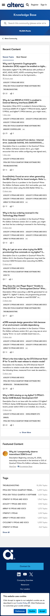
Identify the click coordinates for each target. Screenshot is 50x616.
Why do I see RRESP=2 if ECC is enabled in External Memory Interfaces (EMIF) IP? (22, 101)
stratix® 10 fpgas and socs (15, 499)
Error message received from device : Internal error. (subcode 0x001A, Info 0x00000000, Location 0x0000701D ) (23, 141)
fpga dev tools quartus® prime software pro (17, 490)
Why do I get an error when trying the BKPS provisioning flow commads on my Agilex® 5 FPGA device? (23, 251)
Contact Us (25, 566)
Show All (6, 532)
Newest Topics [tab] (8, 57)
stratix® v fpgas (10, 513)
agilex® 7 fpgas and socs (15, 504)
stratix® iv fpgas (10, 527)
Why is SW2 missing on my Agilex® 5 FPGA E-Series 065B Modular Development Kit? (23, 396)
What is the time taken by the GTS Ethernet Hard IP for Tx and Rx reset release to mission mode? (25, 360)
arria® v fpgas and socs (14, 518)
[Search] (27, 4)
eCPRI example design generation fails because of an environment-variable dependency (24, 323)
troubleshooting (11, 485)
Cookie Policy (22, 603)
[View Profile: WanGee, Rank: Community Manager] (5, 453)
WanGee (12, 466)
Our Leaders (25, 589)
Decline (32, 611)
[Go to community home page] (16, 4)
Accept (42, 611)
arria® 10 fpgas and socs (14, 508)
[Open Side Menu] (3, 5)
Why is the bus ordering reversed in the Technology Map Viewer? (20, 214)
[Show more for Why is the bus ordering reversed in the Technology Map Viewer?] (26, 238)
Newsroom (25, 585)
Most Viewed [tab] (21, 57)
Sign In (44, 5)
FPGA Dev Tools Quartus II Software (19, 495)
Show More (26, 432)
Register (34, 5)
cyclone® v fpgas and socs (16, 522)
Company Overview (25, 580)
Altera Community (11, 38)
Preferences (20, 611)
